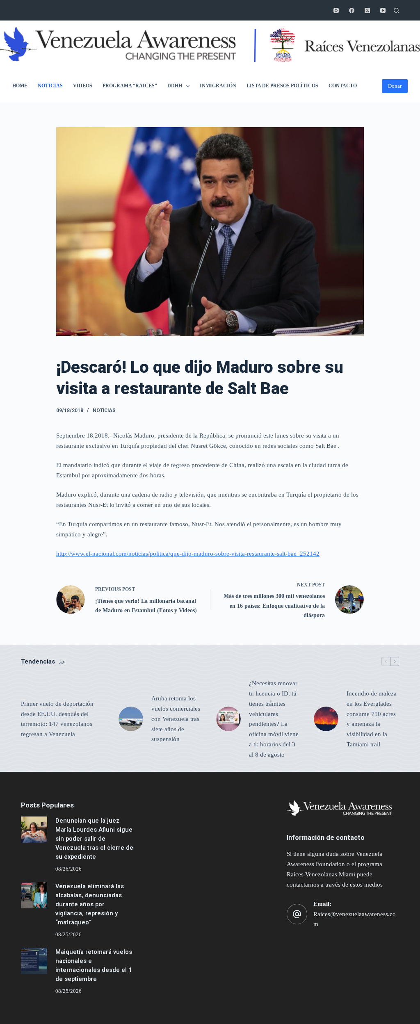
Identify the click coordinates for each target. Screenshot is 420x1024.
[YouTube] (383, 10)
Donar (395, 86)
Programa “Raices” (130, 86)
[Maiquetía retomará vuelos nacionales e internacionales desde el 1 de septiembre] (34, 961)
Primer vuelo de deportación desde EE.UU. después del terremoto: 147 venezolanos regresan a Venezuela (57, 718)
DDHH (174, 86)
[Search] (396, 10)
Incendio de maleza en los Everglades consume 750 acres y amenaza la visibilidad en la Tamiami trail (372, 719)
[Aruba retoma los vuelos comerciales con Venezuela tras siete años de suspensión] (131, 719)
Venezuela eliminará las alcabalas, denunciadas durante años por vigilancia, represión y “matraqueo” (89, 904)
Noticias (50, 86)
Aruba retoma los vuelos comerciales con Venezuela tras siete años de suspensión (175, 718)
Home (19, 86)
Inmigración (218, 86)
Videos (82, 86)
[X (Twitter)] (367, 10)
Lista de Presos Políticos (282, 86)
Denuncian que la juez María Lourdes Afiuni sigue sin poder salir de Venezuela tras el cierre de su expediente (94, 838)
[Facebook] (351, 10)
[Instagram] (336, 10)
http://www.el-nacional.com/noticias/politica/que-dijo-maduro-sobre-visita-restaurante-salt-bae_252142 (188, 553)
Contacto (343, 86)
